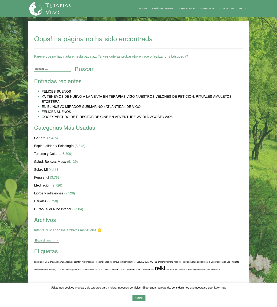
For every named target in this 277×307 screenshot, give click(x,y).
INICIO (143, 8)
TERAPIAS (186, 8)
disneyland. (39, 261)
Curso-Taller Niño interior (52, 208)
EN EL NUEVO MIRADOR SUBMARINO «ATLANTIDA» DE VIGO (91, 106)
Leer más (220, 287)
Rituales (40, 200)
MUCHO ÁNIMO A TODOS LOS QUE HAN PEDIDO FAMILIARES (107, 269)
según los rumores (201, 269)
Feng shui (41, 177)
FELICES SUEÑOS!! (144, 261)
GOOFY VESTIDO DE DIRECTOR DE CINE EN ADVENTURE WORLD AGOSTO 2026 (107, 116)
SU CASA (215, 269)
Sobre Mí (41, 169)
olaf (152, 269)
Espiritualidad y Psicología (54, 145)
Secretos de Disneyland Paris (179, 269)
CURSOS (206, 8)
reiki (160, 268)
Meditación (42, 185)
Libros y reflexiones (48, 192)
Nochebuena (144, 269)
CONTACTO (227, 8)
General (40, 137)
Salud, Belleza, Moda (50, 161)
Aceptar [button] (139, 297)
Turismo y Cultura (47, 153)
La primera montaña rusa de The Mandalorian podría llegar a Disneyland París (190, 261)
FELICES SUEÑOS (56, 91)
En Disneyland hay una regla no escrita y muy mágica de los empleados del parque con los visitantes (90, 261)
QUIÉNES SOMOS (163, 8)
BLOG (242, 8)
